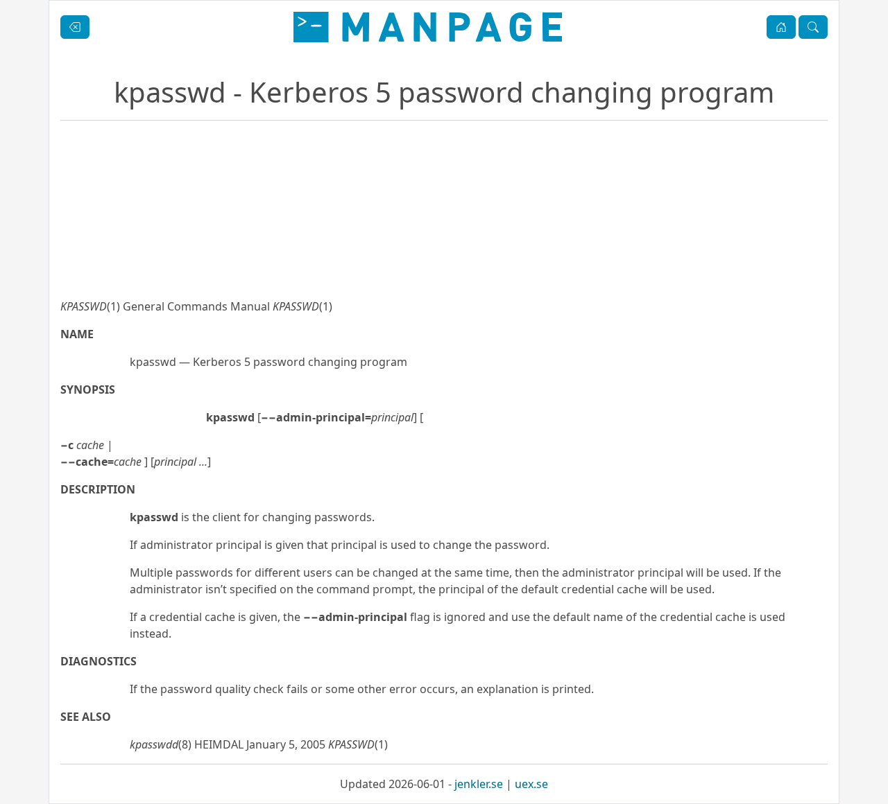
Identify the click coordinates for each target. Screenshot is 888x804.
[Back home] (427, 27)
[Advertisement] (444, 256)
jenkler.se (478, 784)
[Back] (74, 27)
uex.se (531, 784)
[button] (781, 27)
